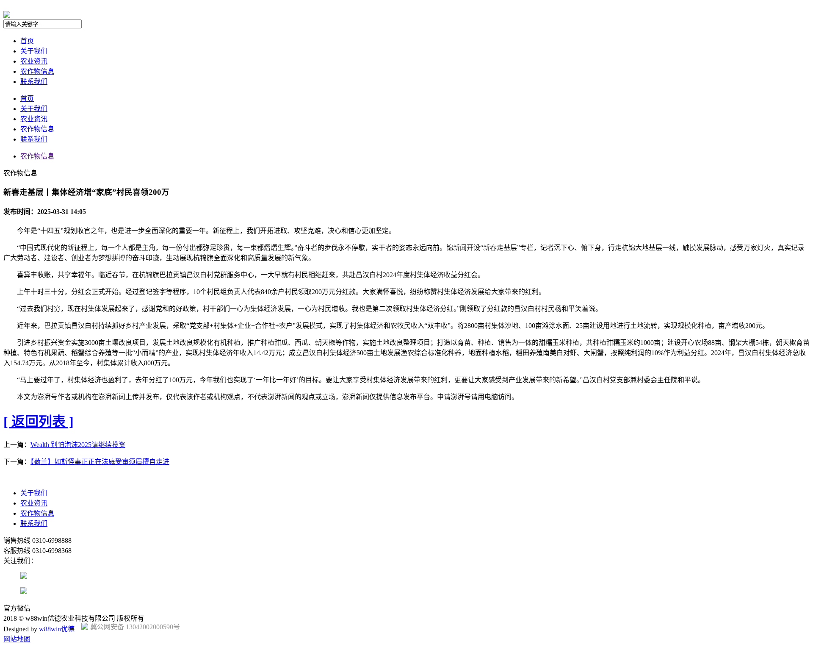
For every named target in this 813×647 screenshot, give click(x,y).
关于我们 (33, 51)
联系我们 (33, 81)
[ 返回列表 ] (38, 421)
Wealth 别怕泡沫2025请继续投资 (77, 444)
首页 (27, 40)
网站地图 (16, 639)
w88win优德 (57, 629)
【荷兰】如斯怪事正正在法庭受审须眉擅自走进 (99, 461)
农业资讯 (33, 61)
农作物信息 (37, 71)
